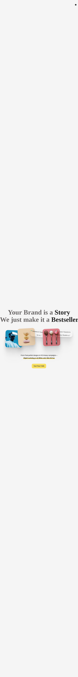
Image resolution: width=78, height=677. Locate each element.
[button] (39, 366)
